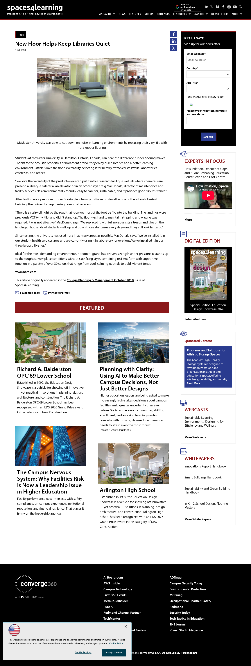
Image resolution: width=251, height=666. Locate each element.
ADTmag (176, 577)
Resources (180, 13)
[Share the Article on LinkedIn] (173, 41)
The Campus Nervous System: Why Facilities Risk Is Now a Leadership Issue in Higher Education (50, 481)
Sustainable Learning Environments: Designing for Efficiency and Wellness (204, 421)
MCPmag (176, 595)
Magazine (105, 13)
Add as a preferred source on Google (189, 7)
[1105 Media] (37, 617)
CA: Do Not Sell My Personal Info (177, 652)
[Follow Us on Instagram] (229, 7)
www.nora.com (25, 272)
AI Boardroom (113, 577)
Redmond (176, 607)
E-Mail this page (30, 292)
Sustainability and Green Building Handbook (207, 490)
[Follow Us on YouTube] (235, 7)
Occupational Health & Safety (190, 601)
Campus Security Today (186, 583)
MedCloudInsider (115, 601)
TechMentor (111, 618)
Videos (149, 13)
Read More (193, 383)
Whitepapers (199, 458)
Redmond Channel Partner (122, 612)
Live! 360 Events (115, 595)
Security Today (180, 612)
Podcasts (163, 13)
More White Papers (197, 519)
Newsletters (219, 13)
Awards (199, 13)
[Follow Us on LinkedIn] (206, 6)
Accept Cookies (114, 652)
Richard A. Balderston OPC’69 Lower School (44, 372)
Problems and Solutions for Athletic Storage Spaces (206, 352)
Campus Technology (117, 589)
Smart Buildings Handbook (202, 477)
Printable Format (59, 292)
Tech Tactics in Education (187, 618)
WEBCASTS (196, 409)
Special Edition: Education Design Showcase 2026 (208, 307)
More (235, 13)
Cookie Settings (83, 652)
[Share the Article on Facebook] (173, 34)
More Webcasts (195, 437)
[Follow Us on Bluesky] (217, 7)
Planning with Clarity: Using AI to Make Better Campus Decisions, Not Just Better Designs (129, 378)
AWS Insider (111, 583)
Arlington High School (127, 489)
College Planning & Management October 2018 (100, 280)
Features (135, 13)
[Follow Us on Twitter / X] (211, 6)
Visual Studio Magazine (186, 630)
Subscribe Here (195, 319)
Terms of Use (148, 652)
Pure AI (108, 607)
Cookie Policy (116, 643)
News (122, 13)
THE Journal (178, 624)
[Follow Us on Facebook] (223, 7)
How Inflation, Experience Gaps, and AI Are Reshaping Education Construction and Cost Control (206, 173)
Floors (20, 34)
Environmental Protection (188, 589)
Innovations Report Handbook (205, 466)
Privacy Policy (215, 96)
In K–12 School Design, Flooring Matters (206, 505)
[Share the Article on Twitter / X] (173, 48)
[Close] (126, 626)
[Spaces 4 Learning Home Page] (34, 9)
